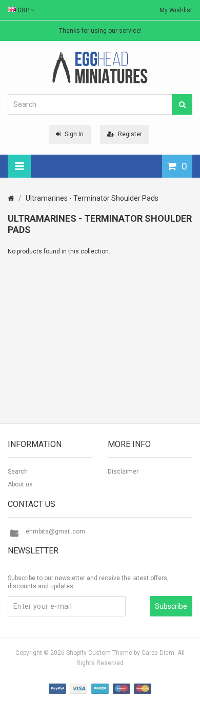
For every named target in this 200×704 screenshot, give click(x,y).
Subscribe (171, 606)
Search (18, 471)
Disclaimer (123, 471)
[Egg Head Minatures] (100, 67)
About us (20, 484)
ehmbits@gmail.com (55, 531)
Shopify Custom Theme (99, 652)
